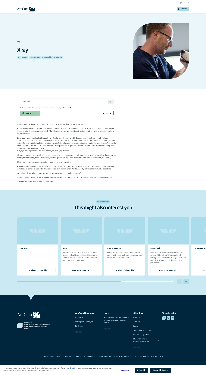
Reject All (141, 370)
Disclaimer (79, 326)
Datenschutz (47, 356)
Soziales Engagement (141, 335)
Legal (58, 356)
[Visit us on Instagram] (172, 318)
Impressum (79, 317)
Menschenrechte (105, 356)
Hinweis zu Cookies (72, 356)
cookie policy (72, 368)
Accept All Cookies (160, 370)
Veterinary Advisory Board (142, 330)
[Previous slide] (179, 281)
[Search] (110, 102)
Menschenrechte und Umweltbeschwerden (141, 340)
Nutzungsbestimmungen (84, 322)
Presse (135, 326)
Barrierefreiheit (89, 356)
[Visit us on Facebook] (164, 318)
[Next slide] (186, 281)
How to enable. (67, 108)
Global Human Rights (121, 356)
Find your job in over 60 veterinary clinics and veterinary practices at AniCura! (116, 320)
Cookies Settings (126, 370)
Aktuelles (136, 322)
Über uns (136, 317)
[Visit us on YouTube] (168, 318)
